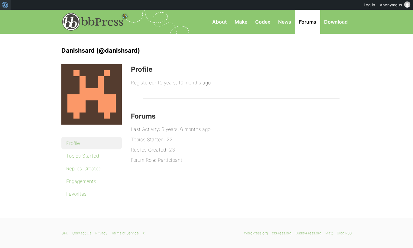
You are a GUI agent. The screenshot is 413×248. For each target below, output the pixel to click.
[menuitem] (5, 5)
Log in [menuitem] (369, 4)
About (219, 22)
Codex (262, 22)
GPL (64, 233)
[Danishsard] (91, 129)
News (284, 22)
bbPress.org (92, 22)
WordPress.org (256, 233)
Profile (73, 143)
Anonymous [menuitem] (391, 4)
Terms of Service (125, 233)
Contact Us (81, 233)
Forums (307, 22)
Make (241, 22)
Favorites (76, 194)
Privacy (101, 233)
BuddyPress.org (308, 233)
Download (336, 22)
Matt (329, 233)
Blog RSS (344, 233)
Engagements (81, 181)
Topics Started (82, 156)
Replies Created (84, 168)
